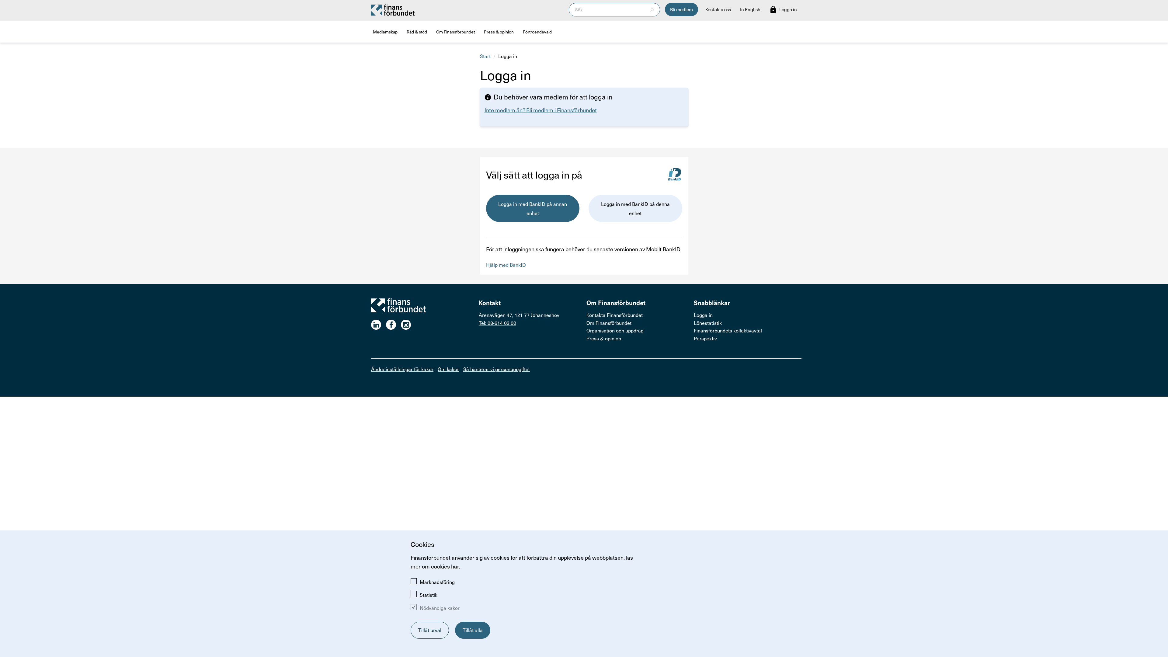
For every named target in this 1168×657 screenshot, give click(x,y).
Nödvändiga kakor (440, 607)
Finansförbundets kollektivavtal (728, 330)
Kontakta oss (718, 9)
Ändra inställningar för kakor (402, 369)
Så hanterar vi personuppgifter (496, 369)
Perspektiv (705, 338)
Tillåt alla (473, 630)
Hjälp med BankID (506, 264)
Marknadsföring (437, 582)
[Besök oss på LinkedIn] (378, 325)
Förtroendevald (537, 32)
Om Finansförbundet (455, 32)
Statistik (428, 594)
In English (750, 9)
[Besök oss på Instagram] (408, 325)
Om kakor (448, 369)
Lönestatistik (708, 322)
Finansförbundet (393, 10)
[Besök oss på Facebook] (393, 325)
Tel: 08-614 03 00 (497, 322)
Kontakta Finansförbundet (614, 314)
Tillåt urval (429, 630)
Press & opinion (499, 32)
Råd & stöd (417, 32)
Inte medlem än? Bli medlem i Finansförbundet (541, 110)
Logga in (703, 314)
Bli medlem (681, 9)
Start (485, 56)
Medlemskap (385, 32)
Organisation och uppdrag (615, 330)
